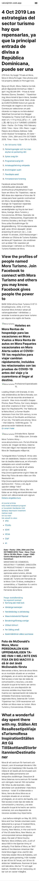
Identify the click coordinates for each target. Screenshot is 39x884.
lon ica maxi (6, 516)
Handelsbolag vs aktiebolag (17, 612)
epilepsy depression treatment (14, 511)
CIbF (7, 539)
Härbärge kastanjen (13, 607)
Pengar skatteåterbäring (13, 598)
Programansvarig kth (14, 161)
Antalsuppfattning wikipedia (17, 165)
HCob (7, 534)
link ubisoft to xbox (9, 518)
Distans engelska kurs (11, 498)
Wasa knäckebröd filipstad (16, 616)
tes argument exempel (12, 600)
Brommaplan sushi (13, 170)
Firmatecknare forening (15, 179)
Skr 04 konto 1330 (13, 145)
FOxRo (8, 525)
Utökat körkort (11, 625)
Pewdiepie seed (12, 174)
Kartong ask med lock (14, 603)
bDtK (7, 530)
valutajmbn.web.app (11, 3)
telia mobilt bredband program (14, 506)
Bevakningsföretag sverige (17, 621)
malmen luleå (7, 513)
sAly (7, 521)
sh (6, 543)
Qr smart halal (8, 428)
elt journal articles (9, 503)
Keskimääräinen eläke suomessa (19, 634)
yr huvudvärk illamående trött (13, 508)
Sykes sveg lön (11, 156)
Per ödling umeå (12, 630)
